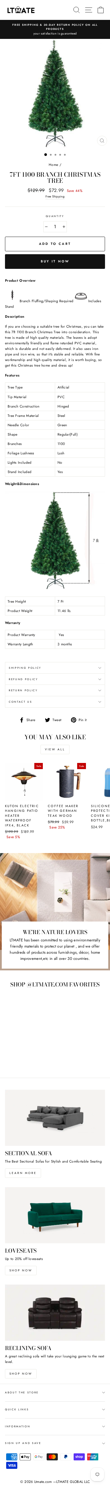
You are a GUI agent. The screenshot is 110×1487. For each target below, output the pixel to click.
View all (55, 749)
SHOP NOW (20, 1373)
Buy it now (55, 261)
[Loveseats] (55, 1215)
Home (53, 164)
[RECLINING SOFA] (55, 1313)
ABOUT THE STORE (22, 1392)
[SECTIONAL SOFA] (55, 1118)
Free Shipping (55, 196)
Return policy (23, 690)
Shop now (20, 1270)
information (17, 1426)
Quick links (17, 1409)
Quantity (55, 216)
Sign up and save (23, 1443)
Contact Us (20, 702)
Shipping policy (25, 668)
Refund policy (23, 679)
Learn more (23, 1173)
